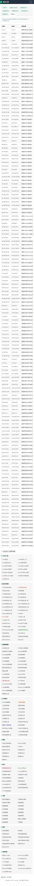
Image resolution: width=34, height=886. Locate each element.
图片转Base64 (6, 680)
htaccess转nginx (22, 768)
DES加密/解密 (21, 658)
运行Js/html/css (6, 639)
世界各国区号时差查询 (23, 837)
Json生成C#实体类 (7, 566)
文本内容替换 (5, 712)
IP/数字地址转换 (22, 677)
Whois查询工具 (6, 784)
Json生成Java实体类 (23, 566)
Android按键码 (21, 690)
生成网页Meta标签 (22, 774)
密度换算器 (5, 822)
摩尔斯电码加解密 (22, 667)
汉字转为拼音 (5, 708)
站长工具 (6, 2)
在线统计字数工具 (6, 715)
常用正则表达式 (6, 636)
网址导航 (9, 877)
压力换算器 (5, 809)
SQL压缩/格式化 (22, 594)
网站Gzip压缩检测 (6, 781)
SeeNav (16, 880)
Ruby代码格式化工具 (7, 607)
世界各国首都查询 (22, 834)
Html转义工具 (21, 616)
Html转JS (20, 613)
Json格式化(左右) (6, 562)
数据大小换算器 (22, 819)
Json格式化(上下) (22, 559)
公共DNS (4, 7)
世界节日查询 (5, 840)
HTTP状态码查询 (6, 791)
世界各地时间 (5, 834)
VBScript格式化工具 (7, 613)
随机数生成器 (5, 731)
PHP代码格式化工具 (7, 597)
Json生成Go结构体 (7, 569)
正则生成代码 (5, 633)
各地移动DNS (15, 11)
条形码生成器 (5, 677)
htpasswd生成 (21, 674)
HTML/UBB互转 (22, 626)
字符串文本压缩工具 (23, 721)
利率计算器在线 (6, 799)
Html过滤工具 (21, 633)
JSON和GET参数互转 (23, 575)
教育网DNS (5, 14)
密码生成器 (5, 671)
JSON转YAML (5, 579)
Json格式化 (5, 559)
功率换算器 (21, 809)
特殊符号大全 (21, 843)
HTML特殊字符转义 (7, 865)
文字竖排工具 (21, 715)
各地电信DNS (23, 7)
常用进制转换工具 (6, 734)
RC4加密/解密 (5, 661)
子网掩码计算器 (22, 799)
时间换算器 (5, 815)
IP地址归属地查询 (6, 743)
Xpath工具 (20, 639)
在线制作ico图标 (6, 774)
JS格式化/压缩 (5, 590)
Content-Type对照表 (23, 855)
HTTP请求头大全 (22, 858)
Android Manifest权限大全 (24, 868)
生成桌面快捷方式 (6, 771)
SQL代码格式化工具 (7, 603)
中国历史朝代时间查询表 (8, 843)
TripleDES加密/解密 (7, 664)
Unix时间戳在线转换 (23, 731)
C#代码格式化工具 (6, 600)
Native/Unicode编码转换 (24, 687)
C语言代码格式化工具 (23, 607)
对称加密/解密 (21, 654)
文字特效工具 (5, 721)
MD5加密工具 (5, 648)
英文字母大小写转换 (7, 728)
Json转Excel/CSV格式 (7, 575)
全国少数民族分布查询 (23, 840)
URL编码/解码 (5, 687)
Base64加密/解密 (22, 651)
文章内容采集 (5, 705)
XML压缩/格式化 (22, 597)
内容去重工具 (21, 718)
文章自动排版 (21, 702)
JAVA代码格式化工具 (23, 600)
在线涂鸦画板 (5, 830)
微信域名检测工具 (6, 768)
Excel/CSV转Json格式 (23, 572)
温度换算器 (21, 812)
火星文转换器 (21, 708)
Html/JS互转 (5, 616)
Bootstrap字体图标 (7, 868)
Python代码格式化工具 (23, 603)
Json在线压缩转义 (22, 562)
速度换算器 (21, 815)
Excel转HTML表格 (22, 623)
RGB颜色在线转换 (22, 734)
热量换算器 (5, 805)
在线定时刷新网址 (6, 777)
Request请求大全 (6, 858)
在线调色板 (21, 777)
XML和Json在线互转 (7, 572)
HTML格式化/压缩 (6, 587)
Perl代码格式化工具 (23, 610)
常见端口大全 (21, 865)
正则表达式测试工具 (23, 629)
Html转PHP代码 (22, 620)
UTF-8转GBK (21, 680)
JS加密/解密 (21, 590)
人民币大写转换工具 (23, 728)
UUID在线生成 (21, 671)
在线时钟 (20, 830)
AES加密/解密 (5, 658)
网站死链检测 (21, 781)
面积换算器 (21, 802)
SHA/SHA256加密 (22, 664)
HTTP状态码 (5, 862)
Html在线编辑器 (6, 702)
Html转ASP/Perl (6, 623)
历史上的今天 (5, 847)
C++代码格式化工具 (7, 610)
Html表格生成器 (6, 626)
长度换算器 (5, 812)
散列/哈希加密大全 (6, 667)
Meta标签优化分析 (6, 787)
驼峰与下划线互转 (6, 725)
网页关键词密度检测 (23, 787)
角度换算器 (5, 819)
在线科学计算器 (6, 802)
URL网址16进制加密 (23, 648)
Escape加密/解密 (6, 654)
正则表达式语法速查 (23, 636)
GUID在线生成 (5, 674)
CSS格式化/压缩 (22, 587)
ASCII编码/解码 (22, 684)
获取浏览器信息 (6, 746)
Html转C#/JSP (6, 620)
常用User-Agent (6, 855)
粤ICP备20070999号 (24, 880)
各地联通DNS (5, 11)
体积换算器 (21, 805)
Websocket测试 (22, 743)
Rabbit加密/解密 (22, 661)
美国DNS (13, 14)
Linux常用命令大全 (7, 871)
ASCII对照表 (21, 862)
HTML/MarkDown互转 (7, 629)
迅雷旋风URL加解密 (7, 651)
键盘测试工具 (5, 693)
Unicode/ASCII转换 (7, 684)
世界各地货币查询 (6, 837)
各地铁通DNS (24, 11)
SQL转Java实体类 (22, 569)
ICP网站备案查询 (22, 784)
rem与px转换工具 (22, 771)
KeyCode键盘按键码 (7, 690)
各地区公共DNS (13, 7)
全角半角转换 (21, 725)
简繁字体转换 (21, 705)
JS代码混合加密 (6, 594)
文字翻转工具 (5, 718)
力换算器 (20, 822)
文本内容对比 (21, 712)
